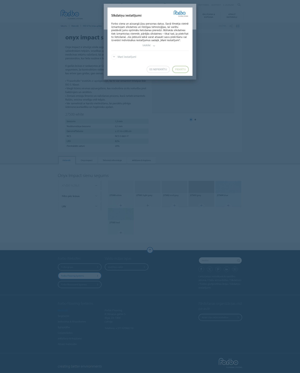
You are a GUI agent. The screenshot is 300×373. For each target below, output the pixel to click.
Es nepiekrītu (158, 69)
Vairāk (146, 45)
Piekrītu (180, 69)
